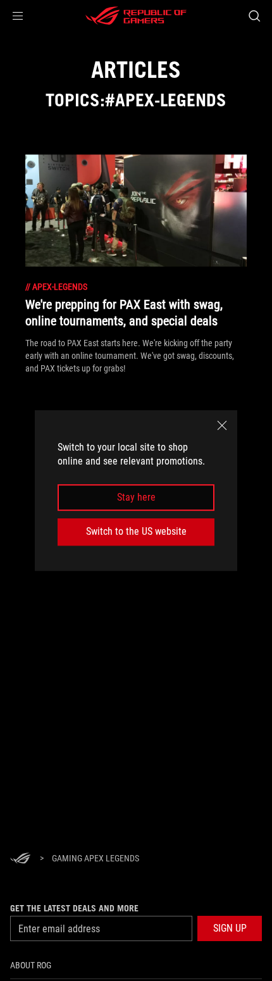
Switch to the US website (136, 531)
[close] (222, 425)
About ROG (30, 965)
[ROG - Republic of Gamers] (136, 15)
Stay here (136, 497)
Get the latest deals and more (74, 908)
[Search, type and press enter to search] (254, 16)
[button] (17, 15)
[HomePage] (20, 859)
